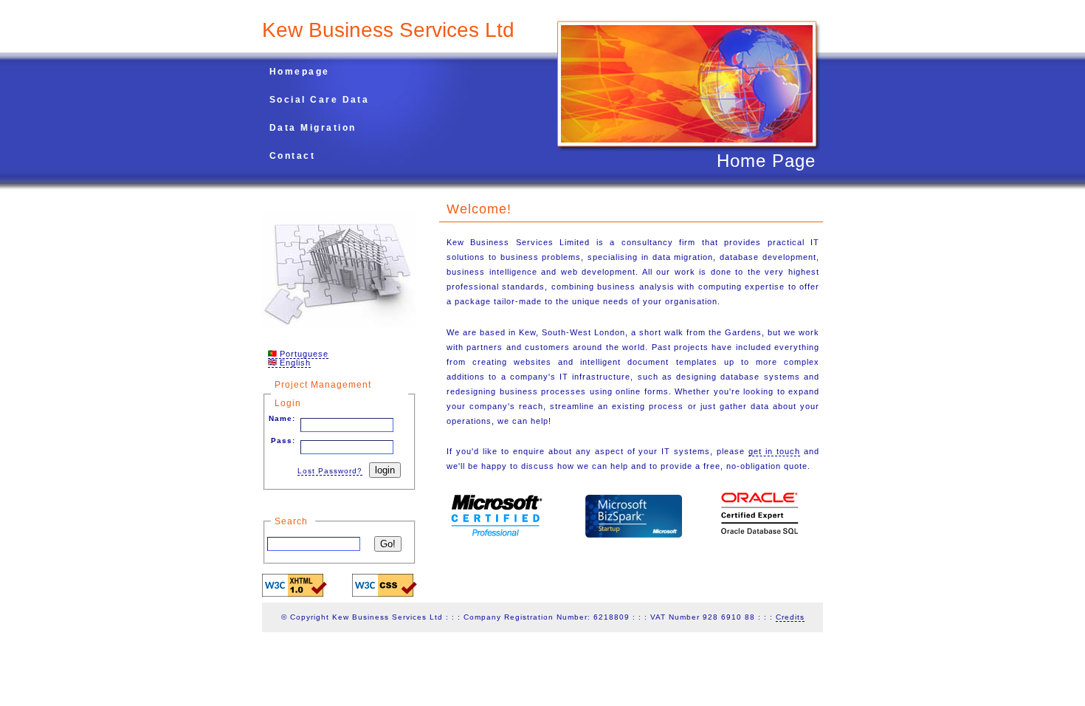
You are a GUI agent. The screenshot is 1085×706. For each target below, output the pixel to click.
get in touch (774, 451)
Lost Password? (329, 471)
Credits (790, 617)
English (294, 362)
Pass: (283, 440)
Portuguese (302, 353)
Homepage (299, 71)
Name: (282, 418)
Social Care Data (319, 100)
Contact (292, 156)
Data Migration (312, 128)
